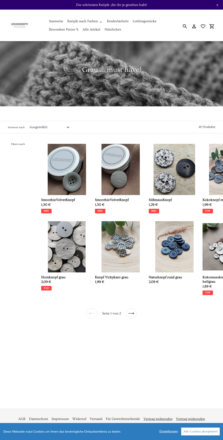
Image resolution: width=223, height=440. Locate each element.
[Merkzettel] (203, 26)
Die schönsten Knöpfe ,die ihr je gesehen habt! (111, 5)
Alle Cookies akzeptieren (200, 431)
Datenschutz (38, 419)
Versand (96, 419)
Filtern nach (18, 144)
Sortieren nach (16, 127)
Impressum (60, 419)
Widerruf (79, 419)
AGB (21, 419)
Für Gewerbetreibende (123, 419)
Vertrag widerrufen (158, 419)
